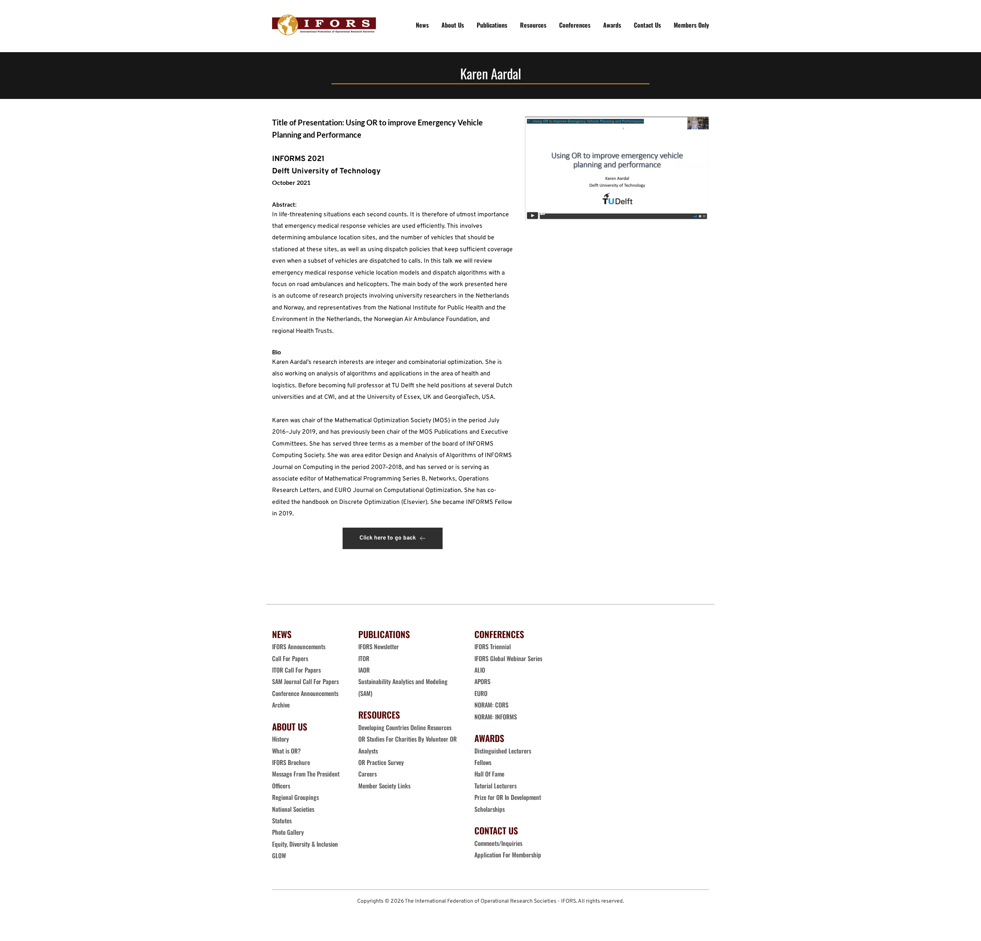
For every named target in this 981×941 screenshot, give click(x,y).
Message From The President (306, 773)
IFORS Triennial (492, 646)
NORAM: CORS (491, 704)
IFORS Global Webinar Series (508, 658)
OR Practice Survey (381, 762)
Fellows (482, 762)
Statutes (282, 820)
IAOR (364, 669)
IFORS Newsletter (378, 646)
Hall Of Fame (489, 773)
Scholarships (489, 809)
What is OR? (286, 750)
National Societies (293, 809)
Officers (281, 785)
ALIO (479, 669)
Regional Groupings (295, 797)
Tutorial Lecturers (495, 785)
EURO (480, 693)
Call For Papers (290, 658)
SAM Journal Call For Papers (306, 681)
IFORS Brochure (291, 762)
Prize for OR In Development (507, 797)
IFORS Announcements (298, 646)
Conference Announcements (305, 693)
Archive (281, 704)
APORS (482, 681)
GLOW (279, 855)
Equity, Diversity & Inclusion (306, 844)
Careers (368, 773)
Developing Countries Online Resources (404, 727)
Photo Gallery (288, 832)
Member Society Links (385, 785)
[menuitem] (422, 25)
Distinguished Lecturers (502, 750)
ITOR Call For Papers (297, 669)
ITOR (363, 658)
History (280, 739)
